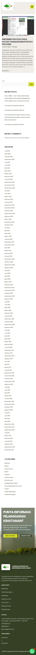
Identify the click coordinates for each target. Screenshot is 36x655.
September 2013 (10, 447)
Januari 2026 (9, 157)
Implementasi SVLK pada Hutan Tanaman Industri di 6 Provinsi (17, 42)
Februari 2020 (9, 285)
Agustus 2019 (9, 299)
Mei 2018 (7, 336)
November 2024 (10, 185)
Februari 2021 (8, 253)
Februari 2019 (9, 313)
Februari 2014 (9, 438)
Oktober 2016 (9, 379)
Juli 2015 (7, 413)
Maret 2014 (8, 435)
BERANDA (4, 589)
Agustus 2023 (9, 216)
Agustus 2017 (9, 359)
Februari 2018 (9, 344)
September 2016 (10, 381)
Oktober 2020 (9, 262)
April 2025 (8, 171)
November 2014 (9, 427)
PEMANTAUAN (6, 606)
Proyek (7, 489)
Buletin (7, 466)
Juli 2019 (7, 302)
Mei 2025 (7, 168)
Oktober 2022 (9, 225)
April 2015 (7, 421)
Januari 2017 (8, 370)
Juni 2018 (7, 333)
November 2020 (10, 259)
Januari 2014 (8, 441)
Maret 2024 (8, 196)
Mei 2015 (7, 418)
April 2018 (7, 339)
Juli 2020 (7, 270)
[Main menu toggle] (32, 6)
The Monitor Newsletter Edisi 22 (14, 124)
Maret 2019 (8, 310)
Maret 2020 (8, 282)
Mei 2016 (7, 393)
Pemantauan (9, 480)
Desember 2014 (9, 424)
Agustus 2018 (9, 327)
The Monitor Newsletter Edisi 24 (14, 105)
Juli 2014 (7, 433)
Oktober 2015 (9, 407)
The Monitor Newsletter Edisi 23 (14, 110)
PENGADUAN (5, 610)
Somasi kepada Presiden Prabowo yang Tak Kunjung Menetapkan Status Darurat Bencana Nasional (17, 117)
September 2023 (10, 213)
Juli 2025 (7, 162)
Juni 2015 (7, 416)
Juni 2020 (7, 273)
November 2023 (10, 208)
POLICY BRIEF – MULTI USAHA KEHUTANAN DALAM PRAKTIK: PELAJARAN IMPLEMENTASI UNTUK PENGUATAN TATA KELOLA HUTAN (17, 98)
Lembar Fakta (6, 47)
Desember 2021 (9, 242)
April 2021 (7, 248)
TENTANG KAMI (6, 592)
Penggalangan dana (11, 483)
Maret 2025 (8, 174)
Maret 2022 (8, 236)
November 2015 (9, 404)
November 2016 (9, 376)
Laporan (7, 474)
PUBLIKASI (4, 596)
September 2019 (10, 296)
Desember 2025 (10, 159)
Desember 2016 (9, 373)
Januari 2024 (9, 202)
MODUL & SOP (6, 599)
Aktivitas (7, 463)
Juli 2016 (7, 387)
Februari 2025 (9, 176)
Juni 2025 (7, 165)
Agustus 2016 (9, 384)
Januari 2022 (8, 239)
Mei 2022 (7, 231)
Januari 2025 (9, 179)
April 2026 (8, 154)
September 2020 (10, 265)
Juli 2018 (7, 330)
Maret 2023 (8, 219)
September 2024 (10, 188)
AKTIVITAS (4, 603)
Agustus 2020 (9, 268)
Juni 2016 (7, 390)
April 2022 (7, 233)
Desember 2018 (9, 319)
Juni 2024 (7, 193)
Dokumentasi (9, 469)
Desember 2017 (9, 350)
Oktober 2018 (9, 322)
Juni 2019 (7, 305)
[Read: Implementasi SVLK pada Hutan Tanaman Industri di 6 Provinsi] (18, 26)
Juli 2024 (7, 191)
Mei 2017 (7, 364)
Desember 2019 (9, 287)
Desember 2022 (9, 222)
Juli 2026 (7, 151)
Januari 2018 (8, 347)
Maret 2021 (8, 250)
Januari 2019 (8, 316)
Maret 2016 (8, 396)
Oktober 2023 (9, 211)
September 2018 (10, 324)
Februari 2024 (9, 199)
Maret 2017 (8, 367)
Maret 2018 (8, 342)
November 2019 (9, 290)
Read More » (6, 71)
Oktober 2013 (9, 444)
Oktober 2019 (9, 293)
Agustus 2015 (9, 410)
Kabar (6, 472)
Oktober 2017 (9, 353)
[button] (32, 651)
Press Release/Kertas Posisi (13, 486)
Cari (3, 81)
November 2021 (9, 245)
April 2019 (7, 307)
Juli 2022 (7, 228)
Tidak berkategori (10, 492)
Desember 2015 (9, 401)
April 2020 (8, 279)
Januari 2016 (8, 398)
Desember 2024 (10, 182)
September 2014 (10, 430)
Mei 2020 (7, 276)
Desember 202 (9, 450)
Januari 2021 (8, 256)
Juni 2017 (7, 361)
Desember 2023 (9, 205)
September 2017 (10, 356)
